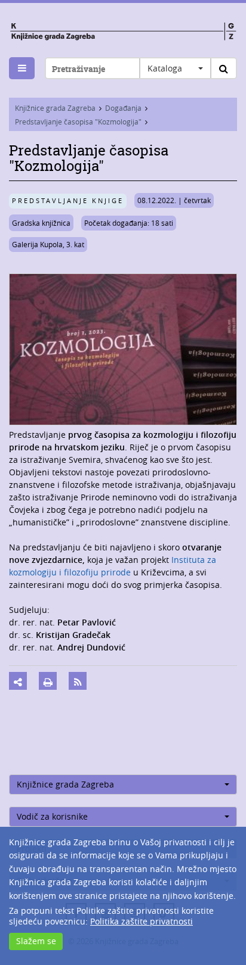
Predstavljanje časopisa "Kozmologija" (78, 121)
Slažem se (36, 941)
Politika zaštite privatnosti (141, 921)
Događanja (123, 108)
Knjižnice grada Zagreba (55, 108)
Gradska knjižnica (41, 223)
